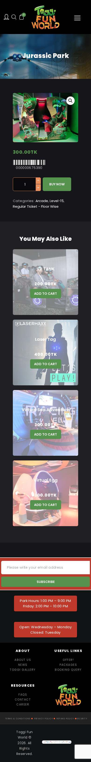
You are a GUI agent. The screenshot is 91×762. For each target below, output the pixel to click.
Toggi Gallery (23, 670)
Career (22, 704)
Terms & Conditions (18, 718)
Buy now (57, 184)
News (23, 665)
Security (82, 718)
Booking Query (68, 670)
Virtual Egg (46, 480)
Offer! (68, 660)
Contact (23, 699)
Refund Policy (65, 718)
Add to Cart (45, 293)
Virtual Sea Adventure (45, 410)
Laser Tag (45, 339)
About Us (22, 660)
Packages (68, 665)
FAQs (22, 695)
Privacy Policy (43, 718)
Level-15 (57, 200)
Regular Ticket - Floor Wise (36, 206)
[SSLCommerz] (56, 743)
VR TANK (46, 269)
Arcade (41, 200)
